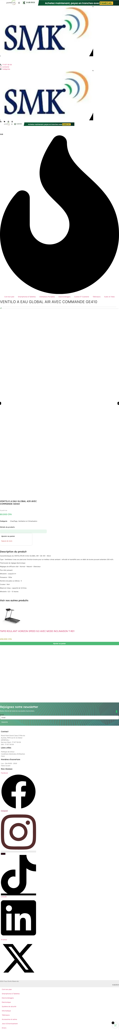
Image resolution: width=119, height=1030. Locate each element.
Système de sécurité (9, 1006)
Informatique (6, 1011)
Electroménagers (64, 297)
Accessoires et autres (9, 1019)
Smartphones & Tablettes (27, 297)
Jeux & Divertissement (10, 1024)
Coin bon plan (9, 297)
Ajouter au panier (59, 644)
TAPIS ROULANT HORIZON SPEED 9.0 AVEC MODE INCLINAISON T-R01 (37, 631)
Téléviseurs (96, 297)
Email (2, 714)
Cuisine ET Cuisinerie (81, 297)
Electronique (6, 1002)
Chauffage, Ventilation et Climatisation (23, 521)
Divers (4, 1028)
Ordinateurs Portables (47, 297)
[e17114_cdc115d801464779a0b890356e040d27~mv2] (59, 403)
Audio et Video (109, 297)
